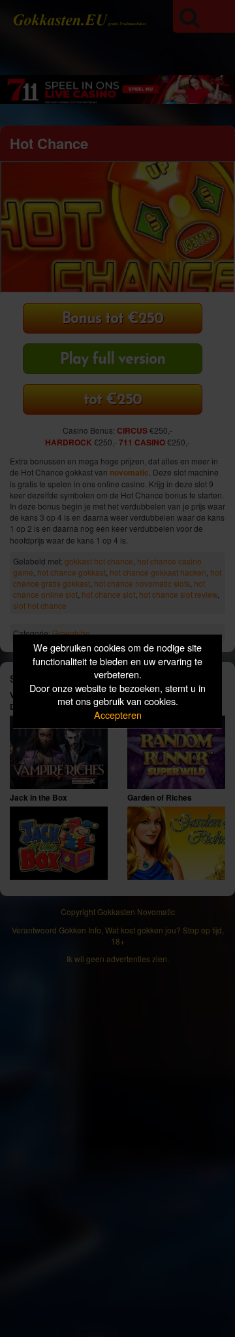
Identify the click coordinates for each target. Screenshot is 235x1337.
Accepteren (118, 714)
